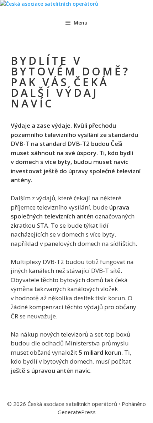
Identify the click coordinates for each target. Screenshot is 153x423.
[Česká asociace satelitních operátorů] (49, 3)
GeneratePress (77, 412)
